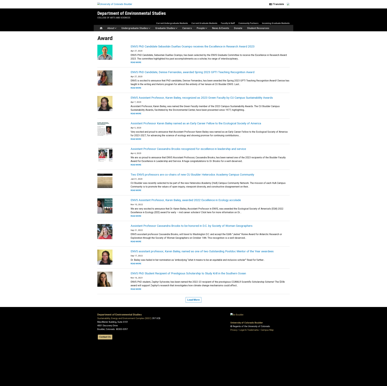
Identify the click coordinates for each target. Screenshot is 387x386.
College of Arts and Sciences (113, 17)
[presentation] (110, 52)
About (110, 28)
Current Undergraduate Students (172, 23)
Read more (136, 62)
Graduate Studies (165, 28)
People (201, 28)
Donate (238, 28)
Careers (187, 28)
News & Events (220, 28)
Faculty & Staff (228, 23)
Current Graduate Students (204, 23)
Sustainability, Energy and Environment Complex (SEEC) (124, 318)
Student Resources (258, 28)
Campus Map (267, 330)
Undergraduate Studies (134, 28)
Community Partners (248, 23)
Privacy (233, 330)
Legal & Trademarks (249, 330)
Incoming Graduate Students (276, 23)
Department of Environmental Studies (131, 13)
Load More (193, 299)
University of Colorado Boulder (246, 322)
